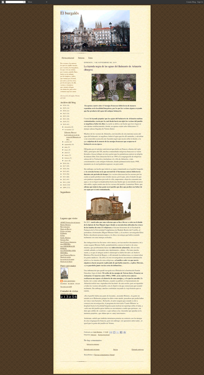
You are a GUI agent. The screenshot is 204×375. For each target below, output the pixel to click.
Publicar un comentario (93, 344)
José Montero (69, 281)
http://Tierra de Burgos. (67, 255)
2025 (64, 108)
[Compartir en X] (117, 332)
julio (66, 147)
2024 (64, 111)
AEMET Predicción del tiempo (70, 222)
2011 (64, 182)
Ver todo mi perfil (66, 286)
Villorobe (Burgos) (70, 132)
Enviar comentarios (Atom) (104, 354)
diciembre (68, 127)
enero (67, 161)
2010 (64, 185)
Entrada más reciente (92, 349)
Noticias (81, 57)
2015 (64, 171)
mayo (67, 150)
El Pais (62, 235)
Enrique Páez (64, 240)
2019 (64, 124)
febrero (67, 158)
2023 (64, 113)
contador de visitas (66, 294)
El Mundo (63, 233)
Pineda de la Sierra (66, 261)
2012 (64, 179)
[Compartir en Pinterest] (124, 332)
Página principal (68, 57)
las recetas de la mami (67, 259)
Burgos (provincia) (104, 335)
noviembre (68, 129)
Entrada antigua (138, 349)
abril (66, 152)
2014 (64, 174)
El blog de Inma (65, 231)
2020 (64, 121)
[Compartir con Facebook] (121, 332)
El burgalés (69, 13)
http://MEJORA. (65, 244)
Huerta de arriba (65, 257)
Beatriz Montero (65, 225)
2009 (64, 187)
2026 (64, 105)
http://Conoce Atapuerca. (68, 242)
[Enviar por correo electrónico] (110, 332)
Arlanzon (93, 335)
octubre (67, 142)
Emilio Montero (65, 238)
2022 (64, 116)
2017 (64, 166)
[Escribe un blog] (114, 332)
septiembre (68, 144)
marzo (67, 155)
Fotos (90, 57)
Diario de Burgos (65, 229)
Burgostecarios (65, 227)
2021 (64, 119)
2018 (64, 163)
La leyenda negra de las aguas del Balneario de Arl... (72, 137)
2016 (64, 169)
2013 (64, 177)
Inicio (115, 349)
